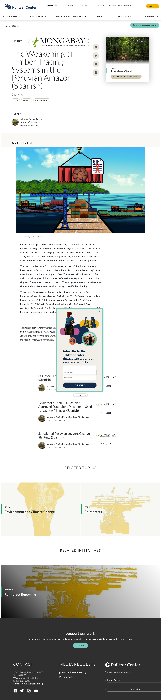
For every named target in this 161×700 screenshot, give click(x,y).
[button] (79, 354)
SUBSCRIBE (80, 385)
